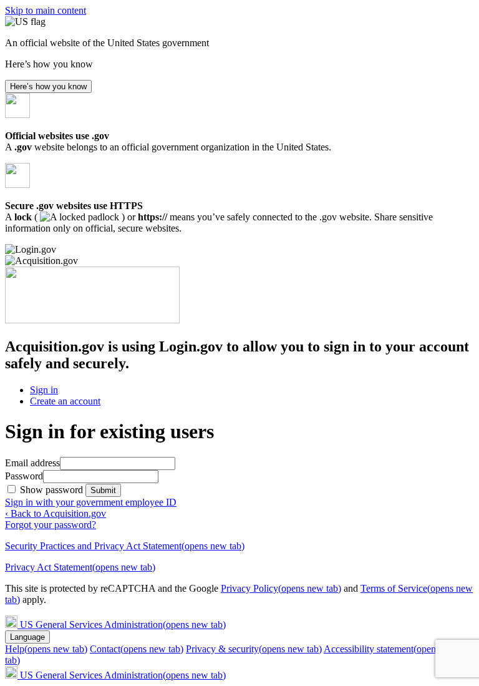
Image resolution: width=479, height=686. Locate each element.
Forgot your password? (50, 524)
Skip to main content (45, 10)
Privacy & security (254, 649)
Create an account (65, 401)
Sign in (44, 390)
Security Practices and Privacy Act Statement (124, 546)
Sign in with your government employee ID (91, 502)
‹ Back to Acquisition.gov (55, 513)
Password (24, 476)
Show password (52, 489)
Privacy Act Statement (80, 567)
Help (46, 649)
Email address (32, 463)
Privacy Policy (281, 588)
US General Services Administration (123, 624)
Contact (136, 649)
